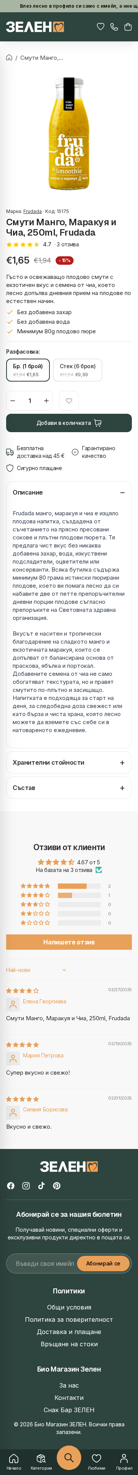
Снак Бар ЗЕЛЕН (69, 1410)
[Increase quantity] (46, 401)
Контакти (69, 1397)
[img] (22, 990)
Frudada (32, 211)
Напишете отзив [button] (68, 942)
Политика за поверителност (69, 1319)
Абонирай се (103, 1263)
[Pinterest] (56, 1185)
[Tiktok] (41, 1185)
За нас (69, 1385)
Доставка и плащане (69, 1332)
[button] (128, 27)
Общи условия (69, 1307)
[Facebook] (10, 1185)
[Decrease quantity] (13, 401)
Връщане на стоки (69, 1344)
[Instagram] (26, 1185)
